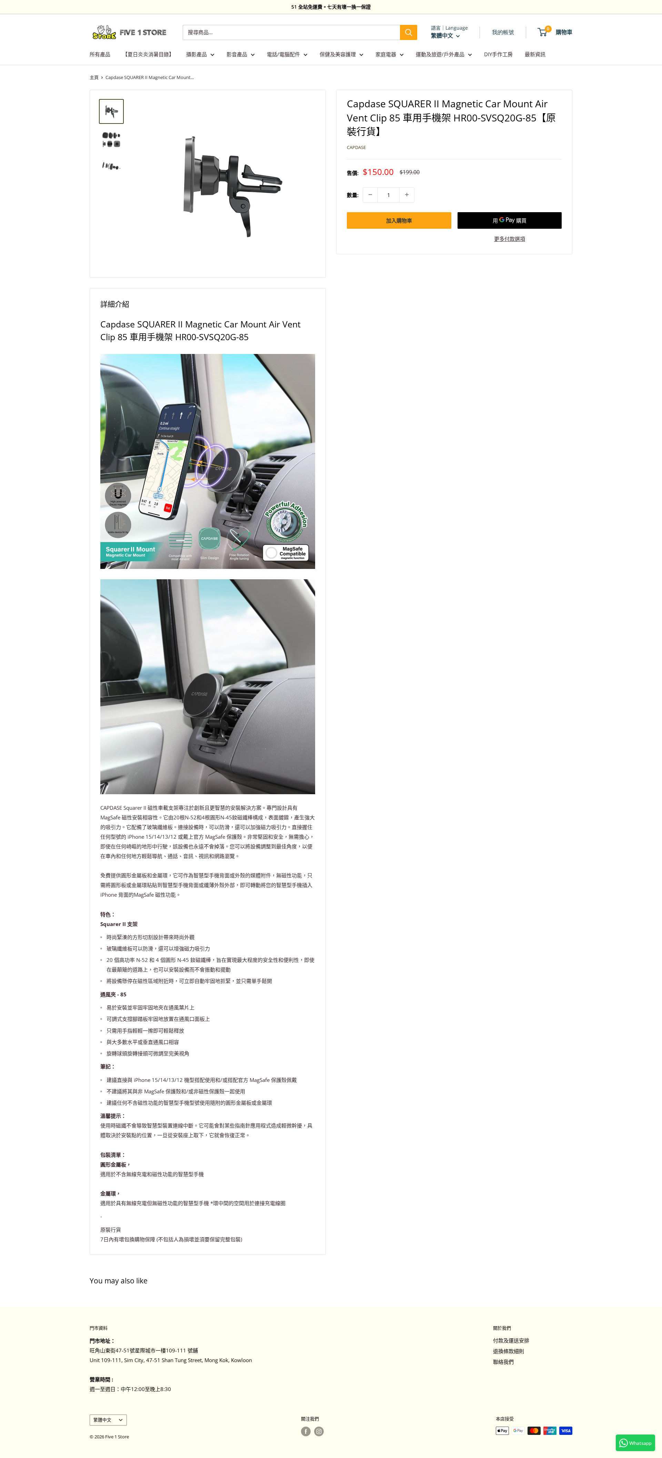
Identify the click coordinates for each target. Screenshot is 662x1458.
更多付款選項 (509, 238)
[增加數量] (407, 194)
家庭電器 (385, 54)
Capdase (356, 147)
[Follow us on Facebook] (306, 1431)
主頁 (94, 77)
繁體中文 (102, 1420)
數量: (353, 194)
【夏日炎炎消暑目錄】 (148, 54)
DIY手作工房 (498, 54)
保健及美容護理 (338, 54)
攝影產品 (196, 54)
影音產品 (237, 54)
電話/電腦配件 (283, 54)
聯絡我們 (503, 1361)
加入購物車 (399, 220)
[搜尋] (408, 32)
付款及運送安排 (511, 1340)
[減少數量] (370, 194)
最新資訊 (535, 54)
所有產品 (100, 54)
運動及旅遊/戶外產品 (440, 54)
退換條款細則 (508, 1351)
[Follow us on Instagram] (319, 1431)
